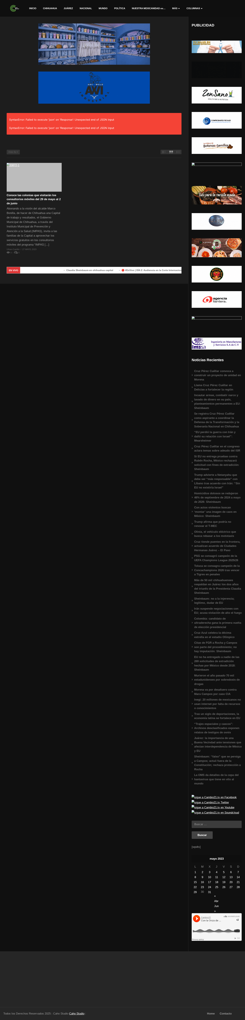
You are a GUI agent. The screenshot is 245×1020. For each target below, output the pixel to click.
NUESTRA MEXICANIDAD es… (149, 8)
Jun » (216, 906)
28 (238, 887)
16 (202, 882)
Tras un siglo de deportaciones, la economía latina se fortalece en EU (217, 716)
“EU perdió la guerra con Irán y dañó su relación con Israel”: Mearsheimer (215, 436)
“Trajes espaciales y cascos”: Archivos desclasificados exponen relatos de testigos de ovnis (216, 728)
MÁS (174, 8)
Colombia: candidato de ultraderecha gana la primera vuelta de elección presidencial (217, 623)
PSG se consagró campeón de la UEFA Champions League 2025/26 (216, 558)
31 (209, 892)
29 (195, 892)
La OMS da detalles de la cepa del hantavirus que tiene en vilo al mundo (216, 779)
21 (238, 882)
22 (195, 887)
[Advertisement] (30, 978)
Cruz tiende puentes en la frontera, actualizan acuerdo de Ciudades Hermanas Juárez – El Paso (217, 546)
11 (216, 877)
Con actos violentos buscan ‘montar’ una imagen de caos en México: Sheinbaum (215, 512)
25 (216, 887)
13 (231, 877)
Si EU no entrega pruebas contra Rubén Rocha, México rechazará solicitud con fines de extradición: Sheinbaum (216, 463)
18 (216, 882)
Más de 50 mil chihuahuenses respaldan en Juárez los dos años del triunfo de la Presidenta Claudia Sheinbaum (217, 587)
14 (238, 877)
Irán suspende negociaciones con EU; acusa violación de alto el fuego (218, 611)
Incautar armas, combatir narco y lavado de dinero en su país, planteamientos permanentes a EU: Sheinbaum (217, 402)
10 (209, 877)
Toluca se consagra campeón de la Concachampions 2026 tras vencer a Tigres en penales (217, 570)
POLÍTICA (119, 8)
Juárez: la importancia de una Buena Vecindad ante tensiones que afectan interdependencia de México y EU (218, 744)
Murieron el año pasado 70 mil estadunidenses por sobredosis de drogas (217, 680)
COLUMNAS (193, 8)
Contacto (226, 1013)
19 (223, 882)
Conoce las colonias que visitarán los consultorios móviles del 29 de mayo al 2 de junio (34, 199)
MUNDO (103, 8)
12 (223, 877)
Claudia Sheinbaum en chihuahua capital (62, 270)
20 (231, 882)
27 (231, 887)
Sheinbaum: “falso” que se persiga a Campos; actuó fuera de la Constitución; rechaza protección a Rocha (217, 763)
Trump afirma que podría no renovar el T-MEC (212, 524)
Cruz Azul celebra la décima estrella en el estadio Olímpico (214, 635)
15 (195, 882)
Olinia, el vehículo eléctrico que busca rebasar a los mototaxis (215, 534)
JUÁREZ (68, 8)
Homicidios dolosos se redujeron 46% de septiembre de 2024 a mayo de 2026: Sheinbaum (217, 497)
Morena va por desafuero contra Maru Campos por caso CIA (215, 692)
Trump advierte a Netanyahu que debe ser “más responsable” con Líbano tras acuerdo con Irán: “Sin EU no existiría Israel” (217, 481)
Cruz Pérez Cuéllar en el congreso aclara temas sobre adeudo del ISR (217, 448)
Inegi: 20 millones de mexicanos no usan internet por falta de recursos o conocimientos (217, 704)
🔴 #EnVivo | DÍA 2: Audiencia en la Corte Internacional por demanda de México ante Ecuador (147, 270)
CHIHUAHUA (50, 8)
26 (223, 887)
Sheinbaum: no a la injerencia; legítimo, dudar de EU (214, 601)
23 (202, 887)
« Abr (216, 896)
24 (209, 887)
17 (209, 882)
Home (211, 1013)
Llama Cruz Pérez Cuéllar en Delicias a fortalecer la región (213, 387)
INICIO (32, 8)
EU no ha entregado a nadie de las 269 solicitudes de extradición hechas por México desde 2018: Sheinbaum (216, 663)
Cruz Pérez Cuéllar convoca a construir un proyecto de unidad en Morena (217, 375)
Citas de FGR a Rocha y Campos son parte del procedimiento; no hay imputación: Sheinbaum (215, 647)
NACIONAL (86, 8)
